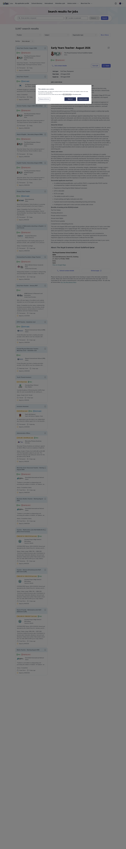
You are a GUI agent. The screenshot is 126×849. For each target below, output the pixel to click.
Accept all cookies (83, 99)
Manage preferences (44, 99)
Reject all (70, 99)
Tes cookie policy (67, 94)
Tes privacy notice (77, 94)
